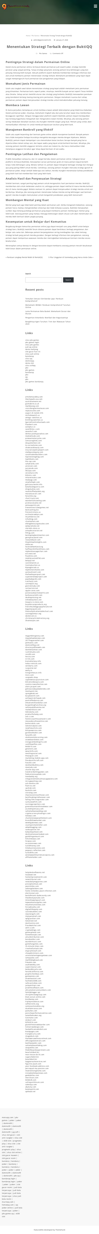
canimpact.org (31, 583)
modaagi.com (31, 480)
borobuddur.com (32, 939)
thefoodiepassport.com (35, 574)
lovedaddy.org (31, 776)
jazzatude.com (31, 468)
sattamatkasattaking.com (36, 1045)
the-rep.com (30, 461)
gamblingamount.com (34, 836)
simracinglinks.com (33, 440)
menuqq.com (7, 1117)
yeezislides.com (32, 886)
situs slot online (14, 1152)
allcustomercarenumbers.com (38, 990)
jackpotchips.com (32, 985)
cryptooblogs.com (32, 930)
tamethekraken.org (33, 1015)
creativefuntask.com (34, 948)
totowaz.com (30, 815)
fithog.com (29, 533)
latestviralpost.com (33, 726)
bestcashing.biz (32, 510)
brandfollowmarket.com (35, 820)
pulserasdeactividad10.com (37, 593)
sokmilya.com (31, 1084)
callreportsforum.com (34, 1082)
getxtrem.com (31, 749)
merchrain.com (31, 1077)
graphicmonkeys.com (34, 974)
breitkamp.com (31, 999)
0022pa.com (30, 470)
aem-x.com (30, 928)
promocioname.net (33, 503)
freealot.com (30, 962)
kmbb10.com (30, 746)
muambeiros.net (32, 517)
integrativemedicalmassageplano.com (41, 779)
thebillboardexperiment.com (37, 1050)
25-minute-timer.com (34, 946)
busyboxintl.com (32, 696)
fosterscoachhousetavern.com (38, 719)
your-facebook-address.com (37, 1066)
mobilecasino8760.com (35, 558)
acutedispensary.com (34, 809)
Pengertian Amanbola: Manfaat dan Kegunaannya (46, 317)
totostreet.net (31, 921)
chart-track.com (32, 498)
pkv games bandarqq (34, 381)
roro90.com (30, 654)
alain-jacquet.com (33, 686)
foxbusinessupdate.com (35, 774)
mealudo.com (31, 767)
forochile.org (30, 496)
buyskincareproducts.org (36, 604)
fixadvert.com (31, 424)
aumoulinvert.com (33, 572)
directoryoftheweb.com (35, 647)
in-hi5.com (29, 659)
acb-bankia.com (32, 783)
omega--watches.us (33, 417)
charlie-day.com (32, 769)
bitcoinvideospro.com (34, 682)
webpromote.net (32, 526)
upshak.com (30, 788)
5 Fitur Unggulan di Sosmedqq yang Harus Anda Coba (70, 257)
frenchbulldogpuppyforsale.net (38, 606)
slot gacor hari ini (32, 351)
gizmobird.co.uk (32, 404)
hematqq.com (8, 1205)
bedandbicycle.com (33, 969)
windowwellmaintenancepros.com (39, 855)
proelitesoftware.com (34, 987)
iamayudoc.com (32, 958)
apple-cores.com (32, 590)
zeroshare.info (31, 473)
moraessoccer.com (33, 493)
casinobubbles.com (33, 911)
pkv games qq (8, 1213)
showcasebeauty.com (34, 447)
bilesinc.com (30, 475)
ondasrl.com (30, 1020)
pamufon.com (31, 1011)
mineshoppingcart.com (35, 900)
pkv (26, 368)
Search (28, 274)
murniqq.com (7, 1202)
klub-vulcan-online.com (35, 997)
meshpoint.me (31, 691)
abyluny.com (30, 1087)
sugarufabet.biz (32, 1057)
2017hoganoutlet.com (34, 640)
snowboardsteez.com (34, 739)
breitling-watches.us (34, 420)
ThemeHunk (60, 1230)
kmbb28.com (30, 1080)
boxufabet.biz (31, 1059)
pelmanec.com (31, 643)
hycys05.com (30, 735)
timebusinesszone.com (35, 848)
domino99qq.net (32, 645)
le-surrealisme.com (33, 445)
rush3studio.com (32, 652)
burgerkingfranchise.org (35, 705)
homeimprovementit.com (36, 877)
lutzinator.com (31, 1017)
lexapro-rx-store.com (34, 602)
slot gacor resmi (9, 1158)
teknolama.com (31, 712)
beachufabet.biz (32, 1052)
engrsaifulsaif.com (33, 951)
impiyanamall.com (33, 916)
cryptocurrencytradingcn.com (38, 813)
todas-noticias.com (33, 663)
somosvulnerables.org (34, 1006)
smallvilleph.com (32, 482)
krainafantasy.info (33, 661)
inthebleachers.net (33, 600)
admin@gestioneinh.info (42, 40)
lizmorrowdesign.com (34, 1027)
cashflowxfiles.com (33, 744)
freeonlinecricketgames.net (37, 507)
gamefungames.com (33, 944)
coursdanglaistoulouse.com (37, 408)
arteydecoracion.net (33, 530)
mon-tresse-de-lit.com (34, 1054)
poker (12, 1120)
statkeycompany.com (34, 452)
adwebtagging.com (33, 827)
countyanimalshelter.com (36, 825)
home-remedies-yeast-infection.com (40, 891)
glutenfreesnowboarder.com (37, 1024)
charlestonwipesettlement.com (38, 818)
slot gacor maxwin (9, 1155)
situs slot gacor (8, 1135)
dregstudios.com (32, 489)
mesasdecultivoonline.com (36, 721)
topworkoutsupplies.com (35, 902)
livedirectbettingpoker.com (36, 772)
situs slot (18, 1138)
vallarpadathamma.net (35, 707)
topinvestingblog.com (34, 457)
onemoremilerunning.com (36, 737)
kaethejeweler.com (33, 1043)
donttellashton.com (33, 649)
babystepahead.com (34, 832)
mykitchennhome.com (34, 570)
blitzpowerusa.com (33, 730)
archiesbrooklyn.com (34, 514)
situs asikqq (30, 365)
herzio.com (30, 656)
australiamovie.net (33, 401)
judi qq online (31, 347)
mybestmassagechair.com (36, 551)
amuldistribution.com (34, 937)
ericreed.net (30, 553)
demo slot (29, 363)
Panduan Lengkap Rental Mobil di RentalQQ (25, 257)
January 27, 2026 (62, 40)
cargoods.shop (31, 677)
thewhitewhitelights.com (35, 542)
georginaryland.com (33, 537)
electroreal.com (32, 893)
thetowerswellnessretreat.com (38, 1038)
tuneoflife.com (31, 852)
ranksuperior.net (32, 829)
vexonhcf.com (31, 431)
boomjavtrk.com (32, 1089)
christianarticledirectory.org (37, 618)
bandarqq (29, 356)
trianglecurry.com (33, 1034)
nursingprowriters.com (35, 804)
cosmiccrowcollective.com (36, 684)
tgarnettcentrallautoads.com (37, 422)
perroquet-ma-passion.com (37, 1068)
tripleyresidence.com (34, 1001)
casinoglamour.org (33, 613)
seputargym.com (32, 914)
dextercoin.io (30, 616)
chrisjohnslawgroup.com (35, 994)
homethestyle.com (33, 934)
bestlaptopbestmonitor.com (37, 535)
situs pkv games (32, 340)
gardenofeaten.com (33, 732)
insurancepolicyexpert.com (36, 450)
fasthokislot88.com (33, 981)
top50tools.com (31, 459)
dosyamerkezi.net (32, 443)
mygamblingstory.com (34, 636)
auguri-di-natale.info (34, 413)
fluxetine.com (31, 556)
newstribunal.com (33, 879)
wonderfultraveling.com (35, 500)
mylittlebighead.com (34, 960)
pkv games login (32, 342)
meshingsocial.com (33, 753)
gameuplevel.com (32, 932)
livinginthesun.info (33, 673)
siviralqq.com (31, 792)
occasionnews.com (33, 843)
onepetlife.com (31, 1047)
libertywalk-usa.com (33, 399)
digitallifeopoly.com (33, 909)
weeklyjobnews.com (33, 822)
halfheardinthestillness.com (37, 549)
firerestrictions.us (33, 512)
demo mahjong (31, 349)
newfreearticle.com (33, 728)
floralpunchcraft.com (34, 760)
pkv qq (17, 1176)
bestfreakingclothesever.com (37, 797)
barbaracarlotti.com (33, 595)
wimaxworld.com (32, 505)
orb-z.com (29, 716)
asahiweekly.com (32, 964)
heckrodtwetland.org (34, 547)
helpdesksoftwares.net (35, 872)
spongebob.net (31, 693)
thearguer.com (31, 756)
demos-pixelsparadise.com (36, 433)
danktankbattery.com (34, 765)
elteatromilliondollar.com (36, 702)
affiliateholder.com (33, 857)
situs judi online (32, 354)
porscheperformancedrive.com (38, 1013)
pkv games (29, 370)
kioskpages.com (32, 1031)
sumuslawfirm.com (33, 802)
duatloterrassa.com (33, 1008)
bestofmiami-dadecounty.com (38, 895)
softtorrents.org (32, 1004)
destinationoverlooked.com (36, 834)
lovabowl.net (30, 874)
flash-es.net (30, 786)
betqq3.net (30, 560)
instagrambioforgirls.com (36, 742)
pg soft (15, 1132)
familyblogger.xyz (32, 992)
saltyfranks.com (32, 463)
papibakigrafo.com (33, 579)
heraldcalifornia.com (34, 971)
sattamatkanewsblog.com (36, 811)
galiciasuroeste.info (33, 484)
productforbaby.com (34, 714)
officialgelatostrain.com (35, 1041)
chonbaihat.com (32, 521)
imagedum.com (32, 1036)
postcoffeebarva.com (34, 700)
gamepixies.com (32, 976)
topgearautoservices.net (35, 1061)
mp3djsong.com (32, 406)
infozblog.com (31, 519)
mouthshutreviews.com (35, 904)
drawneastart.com (33, 978)
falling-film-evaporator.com (37, 799)
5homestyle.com (32, 620)
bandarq (5, 1161)
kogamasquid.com (33, 609)
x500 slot (7, 1141)
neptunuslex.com (32, 410)
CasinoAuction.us (32, 565)
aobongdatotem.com (34, 888)
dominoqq (29, 361)
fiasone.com (30, 762)
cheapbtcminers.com (34, 953)
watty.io (28, 670)
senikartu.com (31, 666)
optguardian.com (32, 918)
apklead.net (30, 1091)
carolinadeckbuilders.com (36, 454)
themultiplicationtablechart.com (39, 611)
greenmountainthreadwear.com (39, 806)
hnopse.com (30, 841)
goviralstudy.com (32, 586)
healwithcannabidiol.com (36, 1029)
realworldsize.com (33, 709)
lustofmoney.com (32, 845)
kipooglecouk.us (32, 567)
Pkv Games (43, 53)
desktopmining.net (33, 597)
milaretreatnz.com (33, 477)
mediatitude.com (32, 436)
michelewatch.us (32, 415)
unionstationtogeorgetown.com (38, 955)
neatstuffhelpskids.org (35, 491)
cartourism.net (31, 588)
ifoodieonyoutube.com (34, 898)
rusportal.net (31, 668)
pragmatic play (8, 1149)
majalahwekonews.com (35, 638)
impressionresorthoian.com (37, 795)
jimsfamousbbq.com (34, 397)
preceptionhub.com (33, 884)
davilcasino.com (32, 923)
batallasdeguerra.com (34, 487)
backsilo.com (30, 790)
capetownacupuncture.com (37, 679)
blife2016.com (31, 1022)
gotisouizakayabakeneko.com (37, 689)
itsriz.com (29, 675)
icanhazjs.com (31, 581)
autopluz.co (30, 427)
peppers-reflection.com (35, 850)
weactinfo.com (31, 751)
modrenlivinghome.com (35, 1071)
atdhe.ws (29, 544)
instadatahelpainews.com (36, 1073)
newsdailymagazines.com (36, 881)
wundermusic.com (33, 941)
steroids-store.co (32, 528)
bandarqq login (8, 1178)
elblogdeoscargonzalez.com (37, 523)
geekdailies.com (32, 1075)
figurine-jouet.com (33, 1064)
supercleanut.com (33, 967)
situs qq (28, 358)
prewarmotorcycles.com (35, 438)
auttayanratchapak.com (35, 698)
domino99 (8, 1123)
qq (26, 377)
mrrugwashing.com (33, 781)
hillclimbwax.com (32, 839)
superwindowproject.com (36, 576)
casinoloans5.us (32, 563)
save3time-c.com (32, 429)
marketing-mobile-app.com (37, 758)
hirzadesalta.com (32, 907)
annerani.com (31, 466)
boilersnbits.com (32, 723)
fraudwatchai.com (33, 925)
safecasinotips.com (33, 983)
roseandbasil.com (32, 540)
